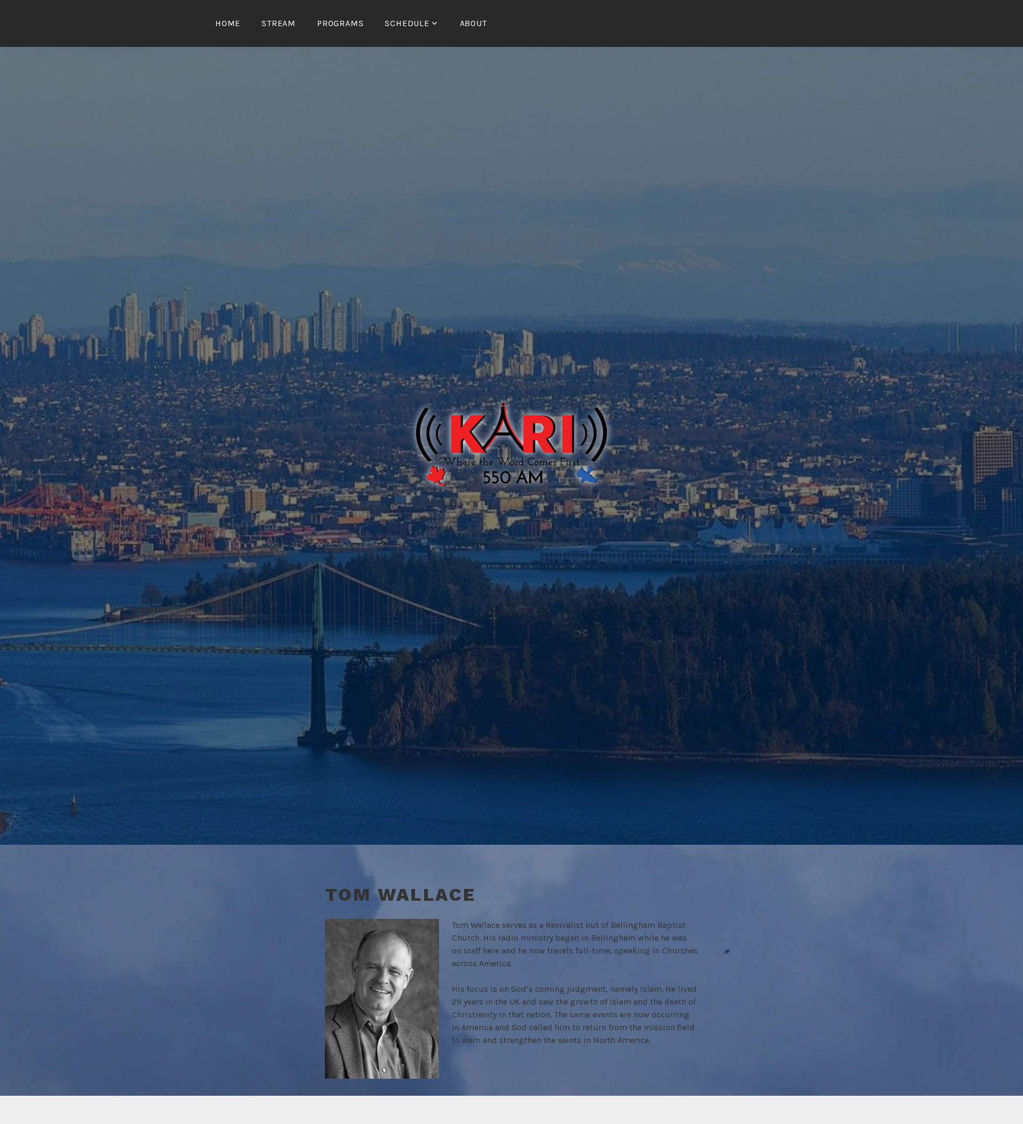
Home (227, 23)
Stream (279, 23)
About (473, 23)
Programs (340, 23)
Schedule (407, 23)
